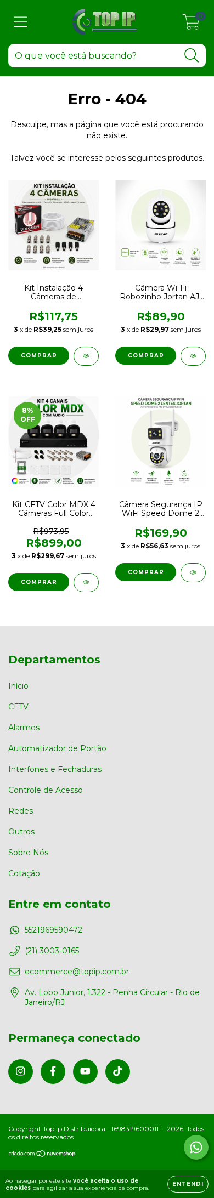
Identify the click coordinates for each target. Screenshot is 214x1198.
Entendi (188, 1184)
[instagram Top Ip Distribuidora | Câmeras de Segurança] (20, 1071)
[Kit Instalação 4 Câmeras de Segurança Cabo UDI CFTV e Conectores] (86, 356)
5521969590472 (53, 930)
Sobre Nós (28, 853)
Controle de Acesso (45, 790)
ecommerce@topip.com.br (77, 971)
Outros (21, 832)
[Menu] (20, 22)
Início (18, 686)
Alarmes (24, 728)
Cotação (24, 873)
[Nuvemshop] (42, 1155)
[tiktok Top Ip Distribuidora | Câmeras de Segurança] (117, 1071)
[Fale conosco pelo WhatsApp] (196, 1147)
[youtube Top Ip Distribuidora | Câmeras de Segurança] (85, 1071)
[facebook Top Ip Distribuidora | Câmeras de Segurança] (53, 1071)
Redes (20, 811)
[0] (191, 25)
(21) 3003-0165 (52, 951)
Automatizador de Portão (57, 748)
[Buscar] (192, 56)
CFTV (18, 707)
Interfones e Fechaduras (55, 769)
